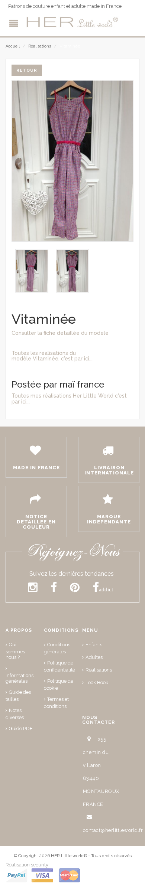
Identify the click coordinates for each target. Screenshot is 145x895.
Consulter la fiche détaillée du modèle (60, 333)
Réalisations (39, 46)
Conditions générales (57, 648)
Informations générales (19, 678)
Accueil (13, 46)
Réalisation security (27, 865)
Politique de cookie (58, 684)
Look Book (97, 682)
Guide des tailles (18, 695)
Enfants (94, 644)
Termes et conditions (56, 702)
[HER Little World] (72, 22)
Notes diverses (15, 714)
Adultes (94, 657)
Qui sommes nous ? (15, 651)
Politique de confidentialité (59, 666)
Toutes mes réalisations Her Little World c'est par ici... (69, 398)
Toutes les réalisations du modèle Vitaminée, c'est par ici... (52, 356)
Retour (26, 70)
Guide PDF (21, 728)
